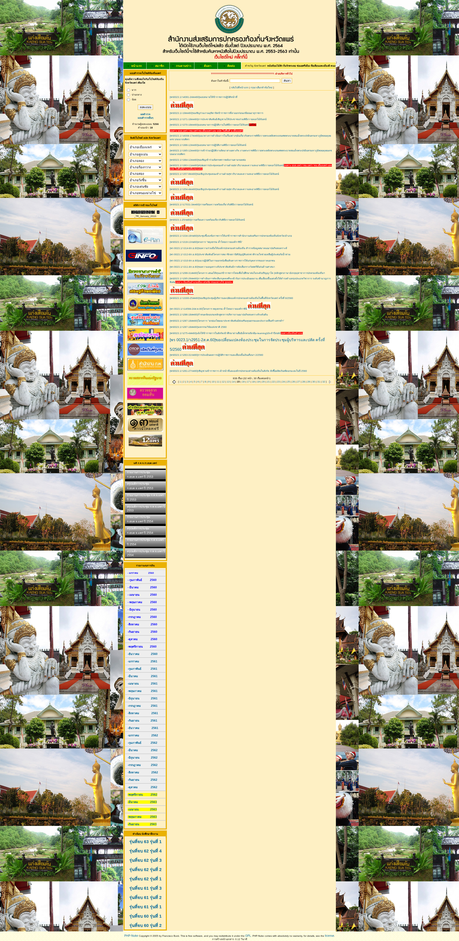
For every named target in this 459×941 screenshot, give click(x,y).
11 (218, 381)
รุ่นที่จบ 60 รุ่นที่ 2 (145, 925)
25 (288, 381)
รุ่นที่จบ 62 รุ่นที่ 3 (145, 860)
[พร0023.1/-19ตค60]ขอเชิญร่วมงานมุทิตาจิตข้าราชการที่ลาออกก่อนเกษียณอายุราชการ (216, 113)
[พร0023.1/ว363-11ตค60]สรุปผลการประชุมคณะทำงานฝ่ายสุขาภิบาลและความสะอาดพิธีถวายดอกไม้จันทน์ (227, 165)
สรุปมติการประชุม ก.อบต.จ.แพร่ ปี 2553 (140, 486)
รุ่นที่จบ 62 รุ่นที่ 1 (145, 879)
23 (278, 381)
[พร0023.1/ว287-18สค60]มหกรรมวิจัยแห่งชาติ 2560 (198, 327)
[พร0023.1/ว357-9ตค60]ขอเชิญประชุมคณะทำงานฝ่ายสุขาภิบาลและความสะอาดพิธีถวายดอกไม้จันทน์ (224, 174)
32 (323, 381)
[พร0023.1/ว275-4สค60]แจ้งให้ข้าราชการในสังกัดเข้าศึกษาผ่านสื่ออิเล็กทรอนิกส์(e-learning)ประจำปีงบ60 (225, 333)
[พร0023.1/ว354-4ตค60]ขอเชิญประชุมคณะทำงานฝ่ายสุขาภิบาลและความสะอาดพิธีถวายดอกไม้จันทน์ (224, 189)
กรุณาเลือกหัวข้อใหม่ (262, 87)
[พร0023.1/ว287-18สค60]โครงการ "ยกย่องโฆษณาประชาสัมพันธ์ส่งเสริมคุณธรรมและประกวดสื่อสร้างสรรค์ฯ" (227, 320)
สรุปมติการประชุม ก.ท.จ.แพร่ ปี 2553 (146, 508)
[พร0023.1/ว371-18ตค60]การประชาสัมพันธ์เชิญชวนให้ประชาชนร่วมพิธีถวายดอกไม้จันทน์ (218, 119)
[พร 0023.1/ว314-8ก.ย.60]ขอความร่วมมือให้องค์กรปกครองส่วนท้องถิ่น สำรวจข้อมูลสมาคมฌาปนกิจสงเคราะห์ (228, 248)
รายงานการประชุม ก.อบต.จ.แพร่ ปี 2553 (140, 474)
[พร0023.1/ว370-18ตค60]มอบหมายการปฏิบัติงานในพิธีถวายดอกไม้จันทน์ (209, 124)
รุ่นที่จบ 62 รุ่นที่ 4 (145, 851)
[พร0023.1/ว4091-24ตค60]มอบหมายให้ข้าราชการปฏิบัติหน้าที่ (203, 97)
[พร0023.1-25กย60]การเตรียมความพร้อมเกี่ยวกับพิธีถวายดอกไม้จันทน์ (207, 219)
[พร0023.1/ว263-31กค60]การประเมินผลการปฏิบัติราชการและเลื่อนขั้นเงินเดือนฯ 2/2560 (216, 355)
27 (298, 381)
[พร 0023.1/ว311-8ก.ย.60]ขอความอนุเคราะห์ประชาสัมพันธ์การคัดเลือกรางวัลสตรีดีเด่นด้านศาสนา (222, 267)
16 (243, 381)
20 (263, 381)
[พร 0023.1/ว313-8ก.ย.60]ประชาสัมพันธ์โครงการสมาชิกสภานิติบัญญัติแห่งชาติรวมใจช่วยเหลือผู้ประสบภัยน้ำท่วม (230, 254)
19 (258, 381)
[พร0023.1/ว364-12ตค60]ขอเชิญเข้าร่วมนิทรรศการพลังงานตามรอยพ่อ (208, 160)
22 (273, 381)
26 (293, 381)
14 (233, 381)
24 (283, 381)
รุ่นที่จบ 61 (139, 906)
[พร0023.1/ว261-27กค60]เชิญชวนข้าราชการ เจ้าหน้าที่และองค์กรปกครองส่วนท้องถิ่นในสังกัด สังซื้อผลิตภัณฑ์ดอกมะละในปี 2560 (238, 371)
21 (268, 381)
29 (308, 381)
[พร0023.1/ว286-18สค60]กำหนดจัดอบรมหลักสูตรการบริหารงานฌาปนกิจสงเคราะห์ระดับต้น (219, 314)
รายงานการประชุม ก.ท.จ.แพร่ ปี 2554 (145, 542)
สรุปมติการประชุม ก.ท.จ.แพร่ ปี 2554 (146, 553)
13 (228, 381)
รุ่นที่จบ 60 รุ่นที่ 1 (145, 916)
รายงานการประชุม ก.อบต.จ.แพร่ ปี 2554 (140, 519)
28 (303, 381)
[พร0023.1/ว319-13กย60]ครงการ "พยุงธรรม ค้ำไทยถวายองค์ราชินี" (206, 242)
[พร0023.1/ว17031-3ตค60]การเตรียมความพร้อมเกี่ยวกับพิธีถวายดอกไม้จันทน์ (211, 204)
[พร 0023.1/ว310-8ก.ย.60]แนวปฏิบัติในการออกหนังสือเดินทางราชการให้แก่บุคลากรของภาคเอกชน (222, 260)
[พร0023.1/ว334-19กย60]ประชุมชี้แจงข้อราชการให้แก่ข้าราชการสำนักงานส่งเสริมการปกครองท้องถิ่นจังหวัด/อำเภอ (231, 235)
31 (318, 381)
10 (213, 381)
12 (223, 381)
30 (313, 381)
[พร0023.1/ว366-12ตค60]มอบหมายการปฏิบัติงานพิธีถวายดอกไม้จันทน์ (208, 145)
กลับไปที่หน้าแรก (239, 87)
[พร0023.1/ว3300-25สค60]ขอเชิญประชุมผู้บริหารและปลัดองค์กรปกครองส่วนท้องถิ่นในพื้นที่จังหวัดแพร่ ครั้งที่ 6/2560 (231, 298)
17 (248, 381)
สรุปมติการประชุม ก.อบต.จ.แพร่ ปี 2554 (140, 531)
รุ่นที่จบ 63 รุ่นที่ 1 (145, 841)
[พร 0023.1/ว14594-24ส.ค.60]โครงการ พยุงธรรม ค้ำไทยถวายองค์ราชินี (208, 309)
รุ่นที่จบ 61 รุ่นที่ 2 (145, 897)
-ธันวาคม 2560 (143, 654)
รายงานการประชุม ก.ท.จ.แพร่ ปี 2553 (145, 497)
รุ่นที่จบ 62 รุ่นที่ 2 (145, 869)
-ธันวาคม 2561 (143, 728)
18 (253, 381)
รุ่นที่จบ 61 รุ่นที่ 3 (145, 888)
